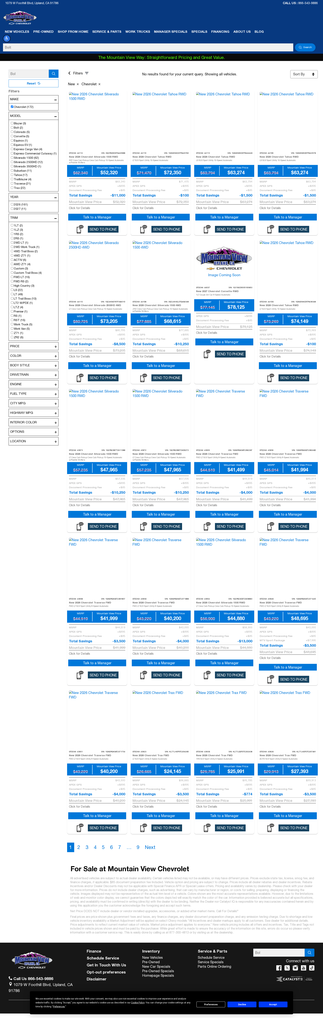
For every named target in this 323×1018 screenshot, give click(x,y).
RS (17, 315)
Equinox (21, 140)
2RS (18, 238)
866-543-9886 (308, 3)
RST (19, 320)
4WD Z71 (22, 255)
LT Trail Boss (25, 298)
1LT (18, 225)
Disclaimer (97, 979)
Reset (31, 83)
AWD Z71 (22, 264)
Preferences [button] (59, 1006)
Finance (94, 951)
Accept (273, 1004)
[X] (287, 968)
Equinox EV (23, 144)
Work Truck (23, 324)
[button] (6, 38)
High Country (24, 285)
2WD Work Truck (26, 247)
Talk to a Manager (97, 217)
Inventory (151, 951)
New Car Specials (156, 966)
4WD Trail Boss (26, 251)
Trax (19, 187)
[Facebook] (279, 968)
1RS (18, 234)
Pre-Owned (151, 962)
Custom (21, 268)
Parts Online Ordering (214, 966)
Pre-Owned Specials (158, 971)
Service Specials (211, 962)
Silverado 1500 (26, 157)
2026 (21, 204)
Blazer (20, 123)
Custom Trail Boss (28, 272)
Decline (242, 1004)
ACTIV (20, 259)
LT (18, 294)
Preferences (211, 1004)
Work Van (22, 328)
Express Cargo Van (28, 149)
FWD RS (21, 281)
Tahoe (20, 175)
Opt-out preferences (106, 972)
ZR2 (18, 337)
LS (18, 290)
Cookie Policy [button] (137, 1002)
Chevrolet (23, 106)
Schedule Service (103, 958)
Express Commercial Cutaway (35, 153)
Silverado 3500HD (27, 166)
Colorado (22, 132)
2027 (20, 208)
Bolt (18, 127)
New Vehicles (152, 957)
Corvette (21, 136)
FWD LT (22, 277)
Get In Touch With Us (106, 965)
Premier (20, 311)
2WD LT (21, 242)
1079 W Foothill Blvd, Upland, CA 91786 (32, 3)
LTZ (18, 307)
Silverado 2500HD (28, 162)
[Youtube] (303, 968)
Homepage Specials (158, 975)
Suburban (23, 170)
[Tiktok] (311, 968)
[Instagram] (295, 968)
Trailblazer (22, 179)
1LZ (18, 229)
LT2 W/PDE (23, 302)
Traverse (22, 183)
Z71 (18, 333)
